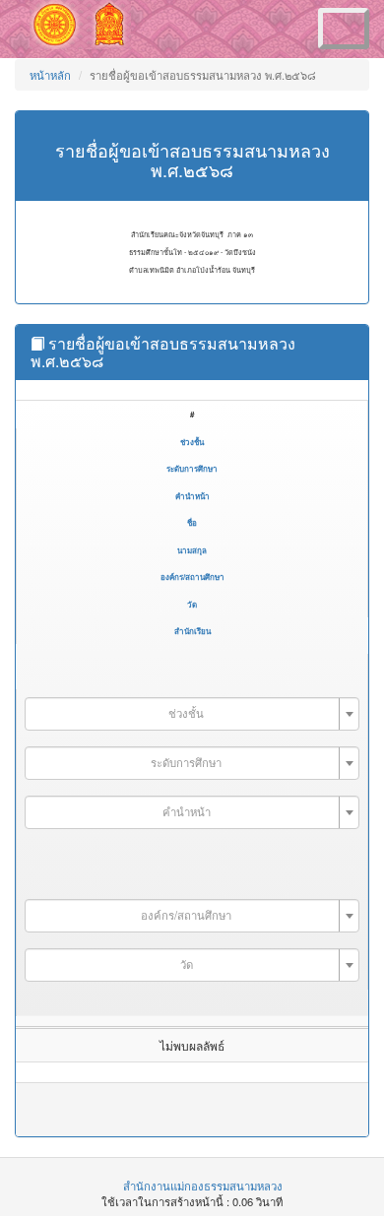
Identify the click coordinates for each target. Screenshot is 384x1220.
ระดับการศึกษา (192, 468)
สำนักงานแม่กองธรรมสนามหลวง (203, 1185)
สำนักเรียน (192, 630)
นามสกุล (192, 550)
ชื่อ (192, 522)
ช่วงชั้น (192, 441)
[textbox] (186, 713)
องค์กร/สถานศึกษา (192, 576)
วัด (192, 604)
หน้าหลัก (50, 75)
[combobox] (192, 714)
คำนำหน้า (192, 495)
